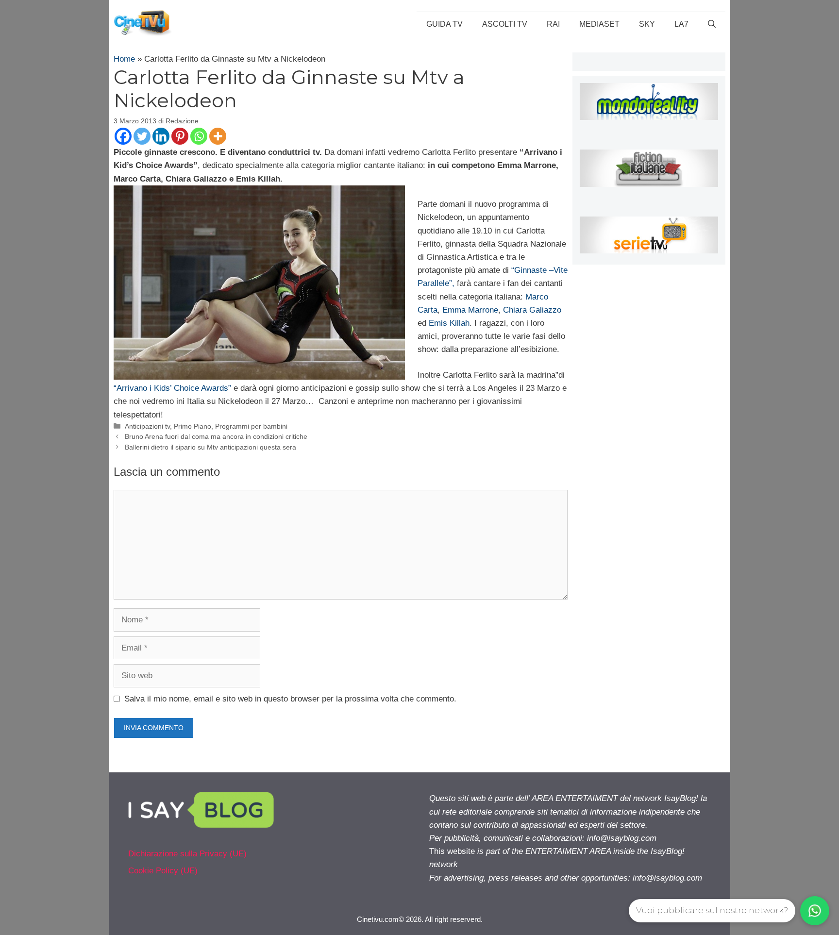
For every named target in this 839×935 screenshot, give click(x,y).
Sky (647, 24)
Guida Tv (444, 24)
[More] (217, 136)
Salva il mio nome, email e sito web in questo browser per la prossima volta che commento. (290, 698)
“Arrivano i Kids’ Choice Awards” (172, 388)
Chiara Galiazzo (532, 310)
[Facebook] (123, 136)
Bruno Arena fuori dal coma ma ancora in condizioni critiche (216, 436)
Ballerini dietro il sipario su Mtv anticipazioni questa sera (210, 447)
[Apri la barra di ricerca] (711, 24)
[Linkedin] (160, 136)
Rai (553, 24)
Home (124, 59)
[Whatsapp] (198, 136)
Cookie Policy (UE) (163, 870)
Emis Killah (448, 323)
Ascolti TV (504, 24)
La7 (681, 24)
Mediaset (599, 24)
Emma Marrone (470, 310)
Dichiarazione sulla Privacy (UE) (187, 853)
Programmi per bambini (251, 426)
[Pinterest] (179, 136)
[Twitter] (142, 136)
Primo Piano (192, 426)
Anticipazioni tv (147, 426)
